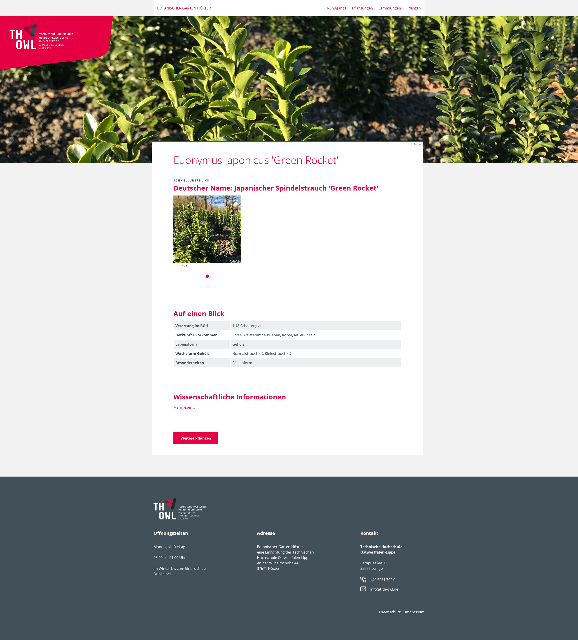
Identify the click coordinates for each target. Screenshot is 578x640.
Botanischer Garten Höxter (184, 8)
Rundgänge (337, 8)
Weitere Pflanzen (196, 438)
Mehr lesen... (184, 407)
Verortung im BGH (191, 325)
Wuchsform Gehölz (192, 353)
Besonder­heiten (189, 362)
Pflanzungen (362, 8)
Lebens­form (186, 344)
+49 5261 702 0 (382, 579)
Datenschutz (390, 612)
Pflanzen (413, 8)
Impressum (414, 612)
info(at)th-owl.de (384, 589)
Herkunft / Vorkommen (196, 335)
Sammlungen (389, 8)
